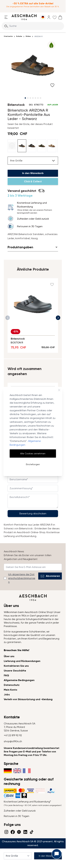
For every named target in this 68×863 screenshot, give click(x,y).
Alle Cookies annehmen (32, 453)
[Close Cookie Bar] (59, 390)
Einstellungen (33, 464)
